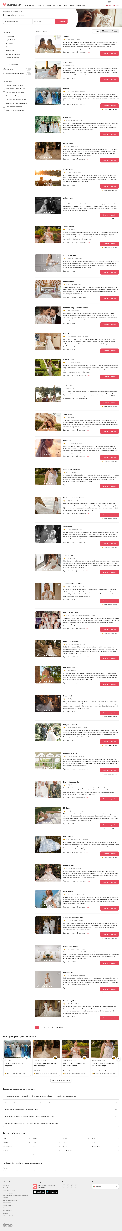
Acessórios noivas (18, 1171)
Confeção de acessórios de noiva (16, 99)
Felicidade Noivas (70, 667)
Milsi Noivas (68, 143)
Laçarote (66, 89)
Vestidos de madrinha (12, 58)
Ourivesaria (29, 1171)
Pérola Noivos (68, 696)
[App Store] (39, 1193)
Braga (93, 1139)
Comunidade (80, 5)
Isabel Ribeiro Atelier (71, 641)
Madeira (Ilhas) (96, 1147)
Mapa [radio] (115, 31)
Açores (94, 1151)
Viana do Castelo (67, 1151)
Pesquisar (61, 21)
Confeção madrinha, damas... (14, 107)
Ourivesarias (10, 47)
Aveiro (35, 1143)
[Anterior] (3, 1059)
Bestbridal (67, 441)
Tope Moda (67, 414)
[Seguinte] (118, 1059)
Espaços (41, 5)
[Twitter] (67, 1186)
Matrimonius (68, 972)
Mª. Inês (66, 808)
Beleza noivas (10, 50)
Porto (5, 1139)
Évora (34, 1151)
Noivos (66, 5)
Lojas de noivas (11, 40)
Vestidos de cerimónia (13, 54)
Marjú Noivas (68, 865)
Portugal (98, 1186)
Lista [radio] (97, 31)
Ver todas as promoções (60, 1080)
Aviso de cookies (8, 1193)
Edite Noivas (68, 837)
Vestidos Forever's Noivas (73, 498)
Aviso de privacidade (9, 1190)
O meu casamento (30, 5)
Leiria (63, 1143)
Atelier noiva (10, 36)
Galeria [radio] (106, 31)
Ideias (72, 5)
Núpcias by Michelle (71, 1001)
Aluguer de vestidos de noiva (15, 110)
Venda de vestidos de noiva (14, 85)
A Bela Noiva (68, 63)
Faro (34, 1147)
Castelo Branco (8, 1147)
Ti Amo (66, 36)
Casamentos (7, 11)
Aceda (108, 5)
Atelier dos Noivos (70, 946)
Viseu (93, 1143)
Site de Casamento (8, 1215)
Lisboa (35, 1139)
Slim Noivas (68, 526)
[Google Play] (52, 1193)
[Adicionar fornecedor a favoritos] (58, 38)
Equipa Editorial (7, 1210)
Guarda (35, 1155)
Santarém (6, 1151)
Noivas (59, 5)
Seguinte (59, 1027)
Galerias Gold (68, 891)
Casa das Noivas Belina (72, 469)
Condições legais (8, 1188)
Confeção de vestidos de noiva (15, 89)
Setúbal (64, 1139)
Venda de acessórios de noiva (15, 92)
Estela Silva (68, 117)
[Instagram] (75, 1186)
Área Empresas (114, 2)
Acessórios (9, 43)
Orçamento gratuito (109, 53)
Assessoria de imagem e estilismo (16, 103)
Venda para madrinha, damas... (15, 96)
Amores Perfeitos (70, 255)
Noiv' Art (66, 334)
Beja (4, 1155)
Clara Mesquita (69, 360)
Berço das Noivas (70, 725)
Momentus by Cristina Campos (75, 308)
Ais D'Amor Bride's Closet (73, 584)
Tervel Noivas (68, 227)
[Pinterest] (71, 1186)
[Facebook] (63, 1186)
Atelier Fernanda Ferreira (73, 917)
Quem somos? (7, 1208)
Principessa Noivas (70, 753)
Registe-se (115, 5)
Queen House (68, 281)
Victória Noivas (69, 555)
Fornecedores (50, 5)
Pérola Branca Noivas (71, 612)
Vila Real (64, 1147)
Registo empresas (8, 1205)
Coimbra (5, 1143)
